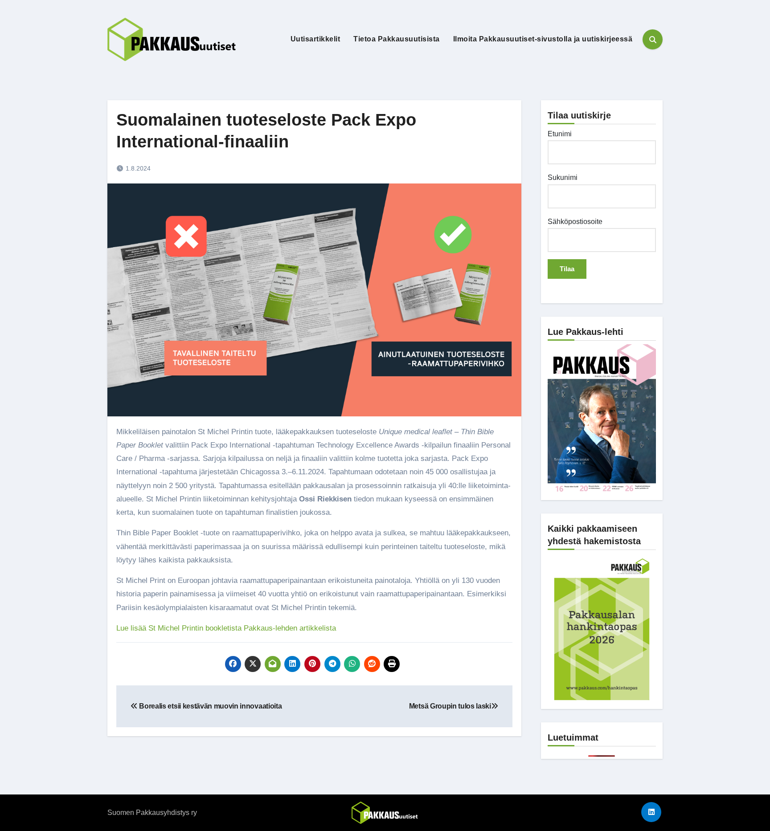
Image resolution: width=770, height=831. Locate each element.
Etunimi (560, 134)
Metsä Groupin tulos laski (450, 706)
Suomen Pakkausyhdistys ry (152, 812)
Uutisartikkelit (315, 39)
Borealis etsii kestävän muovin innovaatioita (210, 706)
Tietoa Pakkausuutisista (396, 39)
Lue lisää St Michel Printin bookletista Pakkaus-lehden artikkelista (226, 628)
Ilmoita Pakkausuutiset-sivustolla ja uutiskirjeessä (543, 39)
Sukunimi (563, 177)
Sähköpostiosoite (575, 221)
